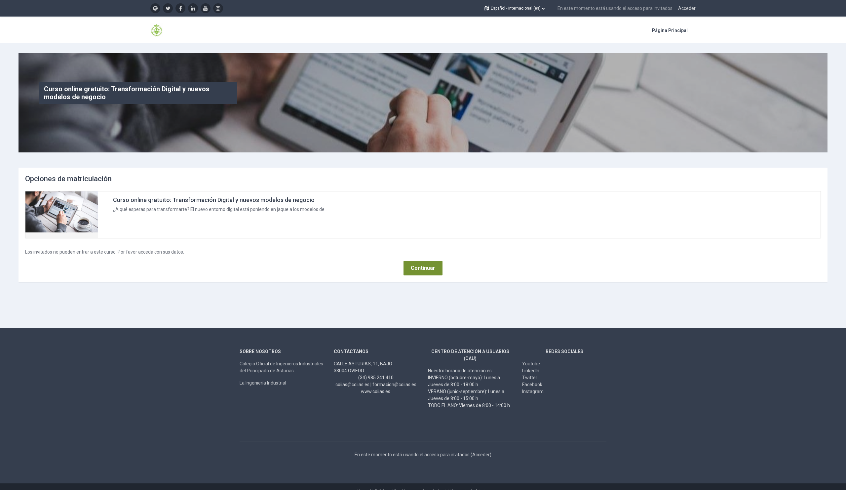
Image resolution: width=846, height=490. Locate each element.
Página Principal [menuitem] (670, 30)
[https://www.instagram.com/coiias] (218, 8)
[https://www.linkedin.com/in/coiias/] (193, 8)
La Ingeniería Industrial (263, 383)
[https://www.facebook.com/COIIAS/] (180, 8)
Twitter (529, 377)
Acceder (687, 8)
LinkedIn (530, 370)
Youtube (531, 363)
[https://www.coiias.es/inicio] (155, 8)
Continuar (423, 268)
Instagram (533, 391)
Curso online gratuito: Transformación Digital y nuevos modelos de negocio (214, 199)
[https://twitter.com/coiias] (168, 8)
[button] (514, 8)
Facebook (532, 384)
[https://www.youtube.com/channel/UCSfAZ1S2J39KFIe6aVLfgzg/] (206, 8)
